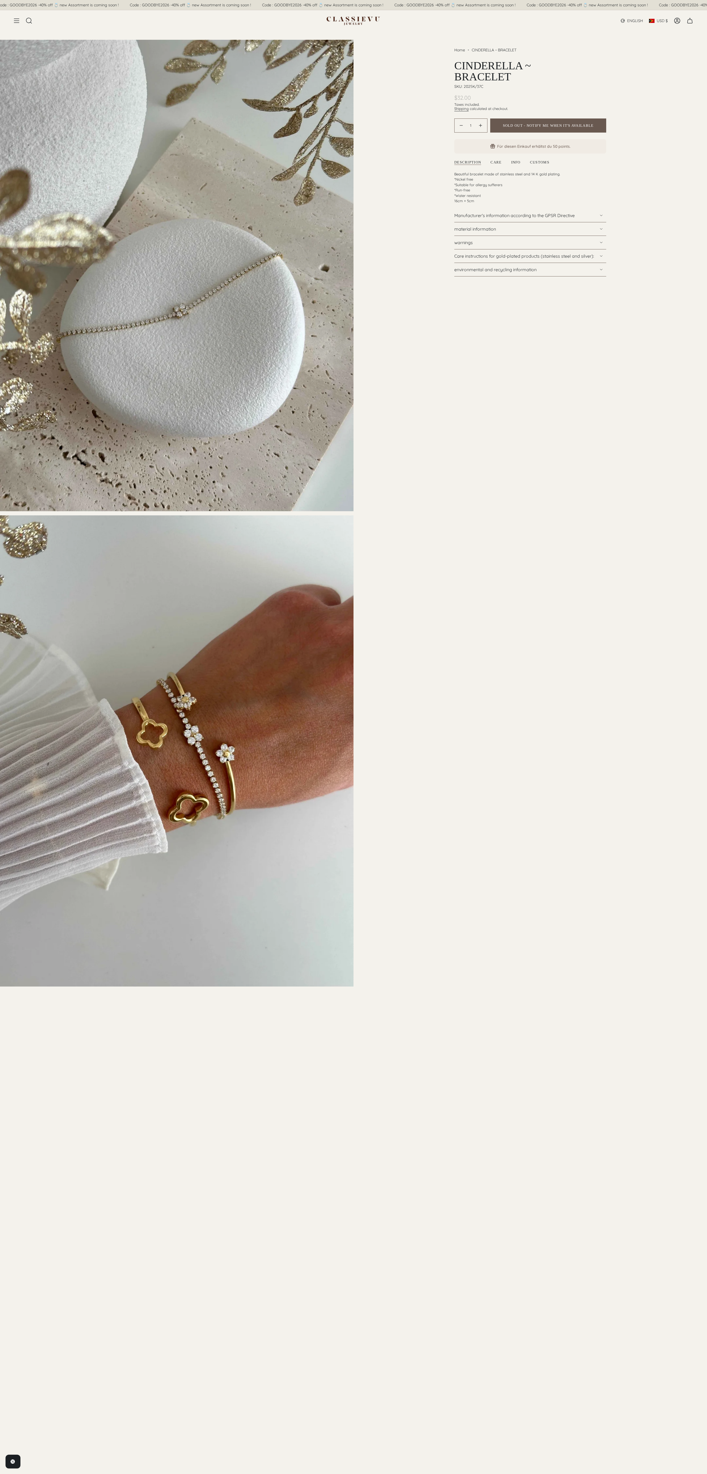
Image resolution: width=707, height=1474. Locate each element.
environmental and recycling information (495, 269)
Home (459, 50)
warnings (463, 242)
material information (475, 229)
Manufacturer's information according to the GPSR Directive (514, 215)
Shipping (461, 108)
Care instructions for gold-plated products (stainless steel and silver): (524, 256)
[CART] (690, 20)
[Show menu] (16, 20)
